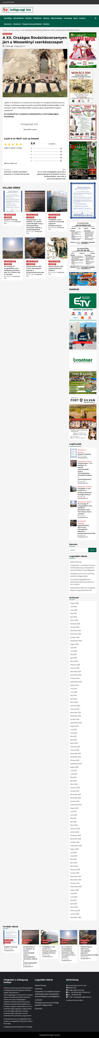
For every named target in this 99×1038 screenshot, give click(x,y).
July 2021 (73, 811)
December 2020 (75, 835)
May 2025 (73, 654)
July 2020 (73, 852)
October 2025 (74, 637)
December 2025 (75, 630)
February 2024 (75, 706)
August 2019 (74, 890)
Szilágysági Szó (19, 46)
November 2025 (75, 634)
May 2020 (73, 859)
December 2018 (75, 917)
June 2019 (73, 897)
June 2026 (73, 610)
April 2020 (73, 863)
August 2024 (74, 685)
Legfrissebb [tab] (75, 444)
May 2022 (73, 777)
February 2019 (75, 910)
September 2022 (76, 764)
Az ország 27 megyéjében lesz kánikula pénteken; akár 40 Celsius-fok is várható (12, 270)
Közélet (28, 18)
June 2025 (73, 651)
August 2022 (74, 767)
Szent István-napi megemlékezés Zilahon (55, 268)
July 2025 (73, 648)
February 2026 (75, 624)
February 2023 (75, 747)
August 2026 (74, 603)
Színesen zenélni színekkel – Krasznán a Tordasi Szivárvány (16, 172)
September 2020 (76, 846)
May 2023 (73, 736)
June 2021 (73, 815)
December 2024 (75, 671)
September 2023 (76, 723)
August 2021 (74, 808)
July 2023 (73, 729)
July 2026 (73, 607)
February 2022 (75, 788)
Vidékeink (37, 18)
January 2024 (74, 709)
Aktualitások (18, 18)
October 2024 (74, 678)
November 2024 (75, 675)
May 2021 (73, 818)
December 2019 (75, 876)
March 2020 (74, 866)
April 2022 (73, 781)
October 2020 (74, 842)
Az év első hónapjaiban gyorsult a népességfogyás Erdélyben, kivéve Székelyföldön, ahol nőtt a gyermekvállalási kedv (51, 174)
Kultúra (82, 18)
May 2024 (73, 695)
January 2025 (74, 668)
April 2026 (73, 617)
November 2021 (75, 798)
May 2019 (73, 900)
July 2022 (73, 770)
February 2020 (75, 870)
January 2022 (74, 791)
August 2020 (74, 849)
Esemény (8, 24)
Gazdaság (68, 18)
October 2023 (74, 719)
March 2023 (74, 743)
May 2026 (73, 613)
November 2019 (75, 880)
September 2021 (76, 805)
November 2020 (75, 839)
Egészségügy (56, 18)
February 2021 (75, 829)
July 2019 (73, 893)
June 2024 (73, 692)
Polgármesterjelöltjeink (32, 24)
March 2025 (74, 661)
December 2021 (75, 794)
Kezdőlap (8, 18)
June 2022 (73, 774)
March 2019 (74, 907)
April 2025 (73, 658)
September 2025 (76, 641)
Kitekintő (17, 24)
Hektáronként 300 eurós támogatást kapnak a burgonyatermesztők (86, 529)
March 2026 (74, 620)
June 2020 (73, 856)
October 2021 (74, 801)
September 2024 (76, 682)
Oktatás (46, 18)
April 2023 (73, 740)
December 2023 (75, 712)
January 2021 (74, 832)
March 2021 (74, 825)
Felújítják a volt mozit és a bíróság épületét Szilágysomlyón (85, 491)
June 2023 (73, 733)
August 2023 (74, 726)
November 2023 (75, 716)
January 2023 (74, 750)
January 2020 (74, 873)
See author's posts (30, 129)
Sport (75, 18)
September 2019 (76, 887)
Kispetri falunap (10, 220)
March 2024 (74, 702)
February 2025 (75, 665)
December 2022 (75, 753)
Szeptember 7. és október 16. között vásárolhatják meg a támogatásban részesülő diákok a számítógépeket (34, 225)
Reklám (46, 24)
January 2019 (74, 914)
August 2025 (74, 644)
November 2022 (75, 757)
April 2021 (73, 822)
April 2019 (73, 904)
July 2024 (73, 688)
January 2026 (74, 627)
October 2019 (74, 883)
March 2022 (74, 784)
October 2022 (74, 760)
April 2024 (73, 699)
